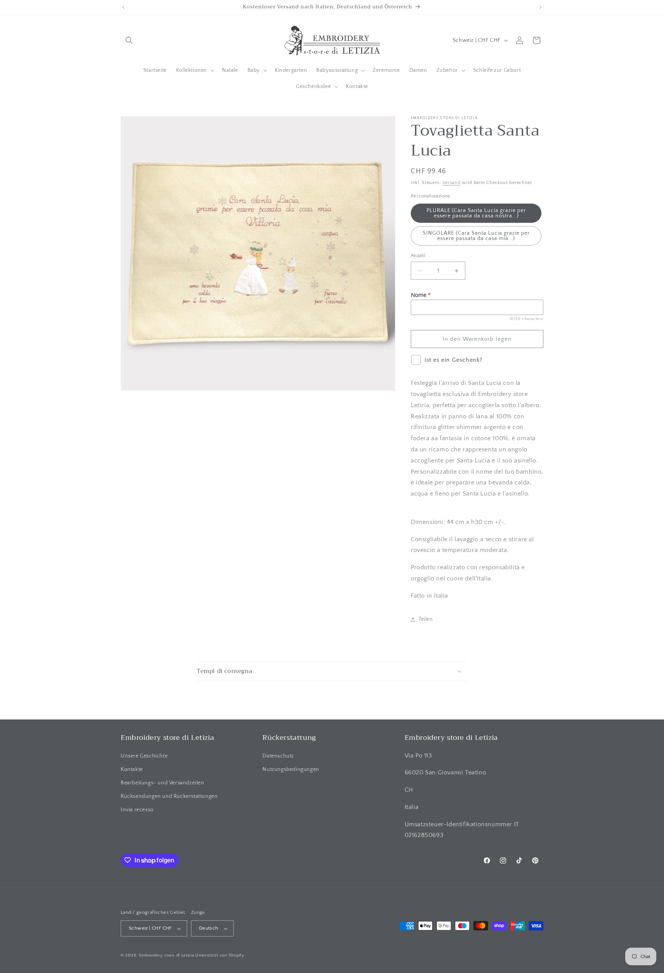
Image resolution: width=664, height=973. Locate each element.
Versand (452, 182)
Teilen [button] (425, 619)
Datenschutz (278, 756)
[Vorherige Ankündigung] (123, 7)
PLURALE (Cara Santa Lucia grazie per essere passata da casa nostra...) (476, 213)
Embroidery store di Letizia (167, 955)
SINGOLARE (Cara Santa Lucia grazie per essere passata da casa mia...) (476, 236)
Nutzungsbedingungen (290, 769)
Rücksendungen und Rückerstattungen (169, 796)
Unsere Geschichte (144, 756)
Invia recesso (137, 810)
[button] (129, 40)
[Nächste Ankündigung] (540, 7)
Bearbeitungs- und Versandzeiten (162, 783)
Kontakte (132, 769)
